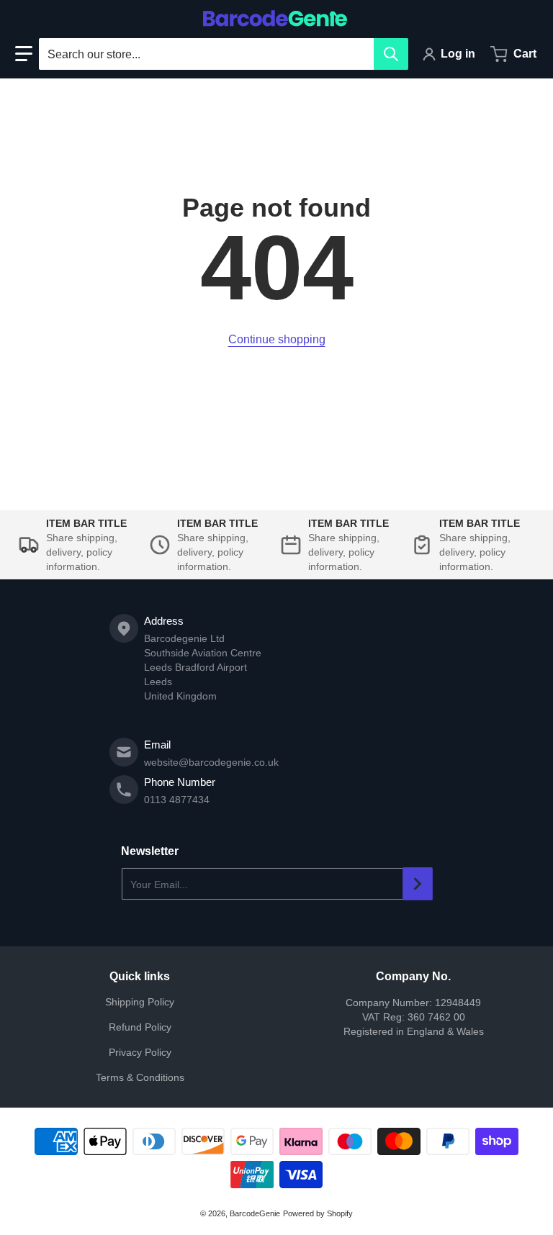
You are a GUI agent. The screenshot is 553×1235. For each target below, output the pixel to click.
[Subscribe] (418, 883)
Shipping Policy (139, 1002)
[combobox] (223, 54)
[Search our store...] (391, 54)
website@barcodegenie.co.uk (211, 762)
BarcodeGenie (255, 1213)
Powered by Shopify (318, 1213)
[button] (24, 54)
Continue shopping (276, 339)
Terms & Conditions (140, 1077)
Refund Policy (140, 1027)
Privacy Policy (140, 1052)
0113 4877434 (177, 799)
